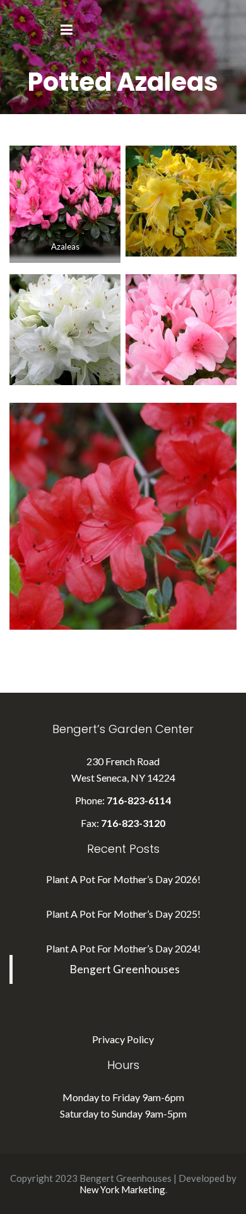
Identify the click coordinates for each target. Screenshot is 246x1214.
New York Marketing (122, 1189)
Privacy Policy (123, 1039)
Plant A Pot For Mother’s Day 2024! (123, 948)
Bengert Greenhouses (124, 969)
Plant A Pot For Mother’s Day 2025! (123, 914)
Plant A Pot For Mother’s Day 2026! (123, 879)
